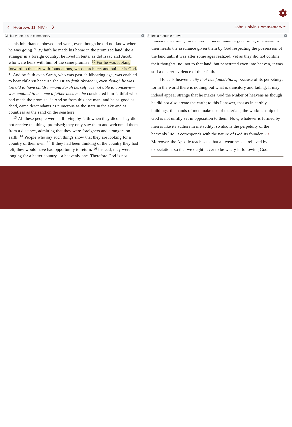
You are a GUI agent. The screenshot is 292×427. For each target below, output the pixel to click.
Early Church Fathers (186, 7)
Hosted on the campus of (126, 197)
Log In (267, 7)
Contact (172, 179)
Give (180, 179)
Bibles (138, 179)
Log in (113, 179)
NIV (41, 27)
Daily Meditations (217, 7)
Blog (236, 7)
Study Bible (251, 7)
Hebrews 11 (24, 27)
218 (267, 134)
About (145, 179)
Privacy (164, 179)
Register (281, 7)
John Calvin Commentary (258, 27)
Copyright (154, 179)
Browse (160, 7)
